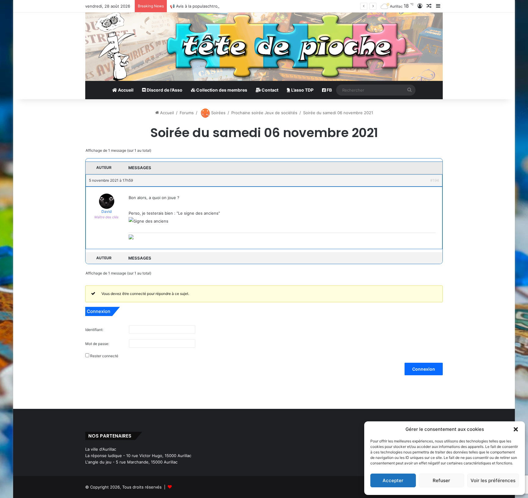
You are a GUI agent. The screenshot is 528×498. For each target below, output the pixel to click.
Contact (269, 90)
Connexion (423, 369)
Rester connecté (104, 356)
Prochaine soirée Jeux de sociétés (264, 112)
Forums (187, 112)
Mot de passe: (97, 344)
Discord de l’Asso (164, 90)
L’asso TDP (302, 90)
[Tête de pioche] (264, 47)
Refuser (441, 480)
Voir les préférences (493, 480)
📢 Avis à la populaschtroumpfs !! (201, 6)
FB (329, 90)
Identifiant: (94, 330)
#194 (434, 180)
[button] (516, 429)
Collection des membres (221, 90)
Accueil (125, 90)
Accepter (393, 480)
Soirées (218, 112)
